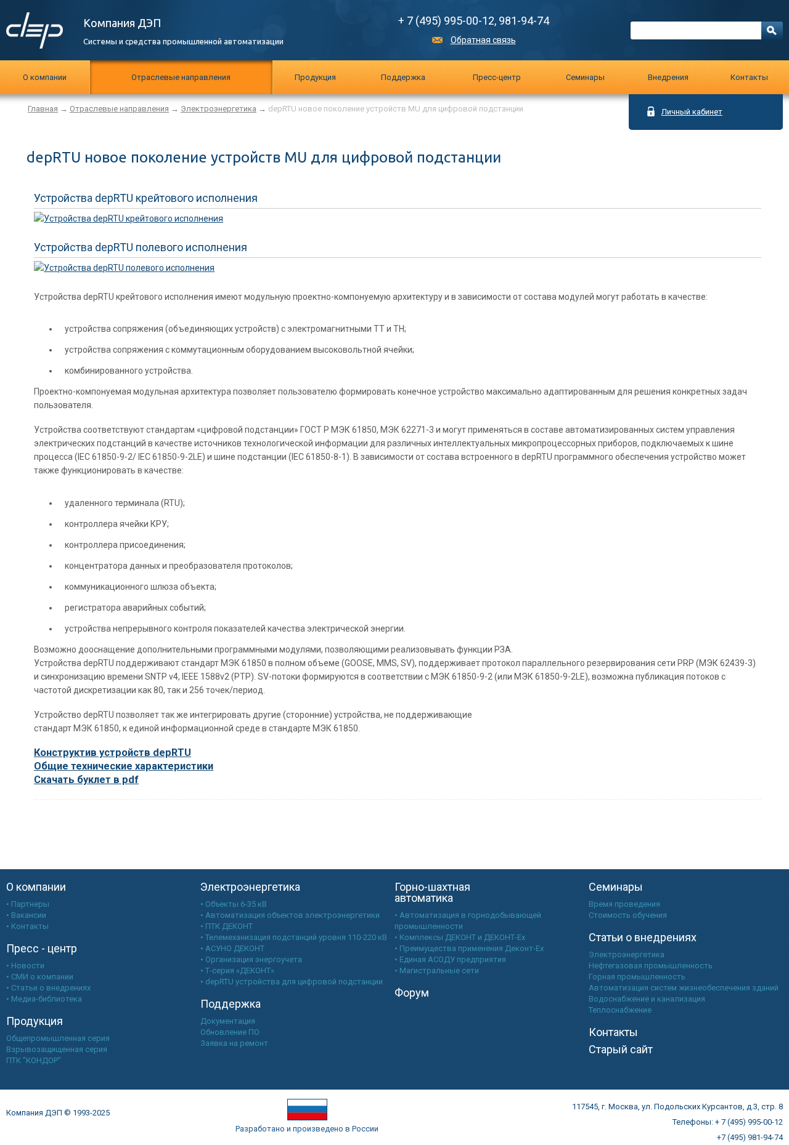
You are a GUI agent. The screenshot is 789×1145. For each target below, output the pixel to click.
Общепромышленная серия (58, 1038)
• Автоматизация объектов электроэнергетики (290, 915)
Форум (411, 992)
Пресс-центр (497, 77)
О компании (45, 77)
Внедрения (668, 77)
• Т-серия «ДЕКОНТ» (237, 970)
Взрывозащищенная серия (56, 1049)
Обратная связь (483, 40)
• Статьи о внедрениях (48, 987)
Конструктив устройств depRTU (112, 752)
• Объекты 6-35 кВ (233, 904)
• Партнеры (27, 904)
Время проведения (624, 904)
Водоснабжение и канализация (647, 998)
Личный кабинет (691, 111)
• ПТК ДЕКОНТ (226, 926)
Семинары (616, 886)
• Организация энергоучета (251, 959)
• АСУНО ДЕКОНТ (232, 948)
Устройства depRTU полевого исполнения (140, 247)
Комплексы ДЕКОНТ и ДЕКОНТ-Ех (462, 937)
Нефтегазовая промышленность (651, 965)
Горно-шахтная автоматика (432, 892)
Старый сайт (621, 1049)
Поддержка (403, 77)
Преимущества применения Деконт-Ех (471, 948)
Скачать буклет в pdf (86, 779)
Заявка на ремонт (234, 1043)
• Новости (25, 965)
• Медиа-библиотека (44, 998)
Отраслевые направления (181, 77)
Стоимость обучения (628, 915)
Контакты (749, 77)
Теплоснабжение (620, 1009)
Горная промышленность (637, 976)
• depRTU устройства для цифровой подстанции (291, 981)
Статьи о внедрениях (643, 937)
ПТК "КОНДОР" (33, 1060)
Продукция (315, 77)
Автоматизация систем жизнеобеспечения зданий (684, 987)
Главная (43, 108)
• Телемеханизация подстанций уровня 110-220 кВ (293, 937)
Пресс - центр (41, 948)
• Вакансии (26, 915)
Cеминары (585, 77)
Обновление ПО (230, 1032)
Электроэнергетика (218, 108)
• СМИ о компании (39, 976)
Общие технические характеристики (123, 766)
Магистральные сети (439, 970)
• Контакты (27, 926)
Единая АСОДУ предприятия (452, 959)
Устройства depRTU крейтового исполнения (146, 197)
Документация (227, 1021)
